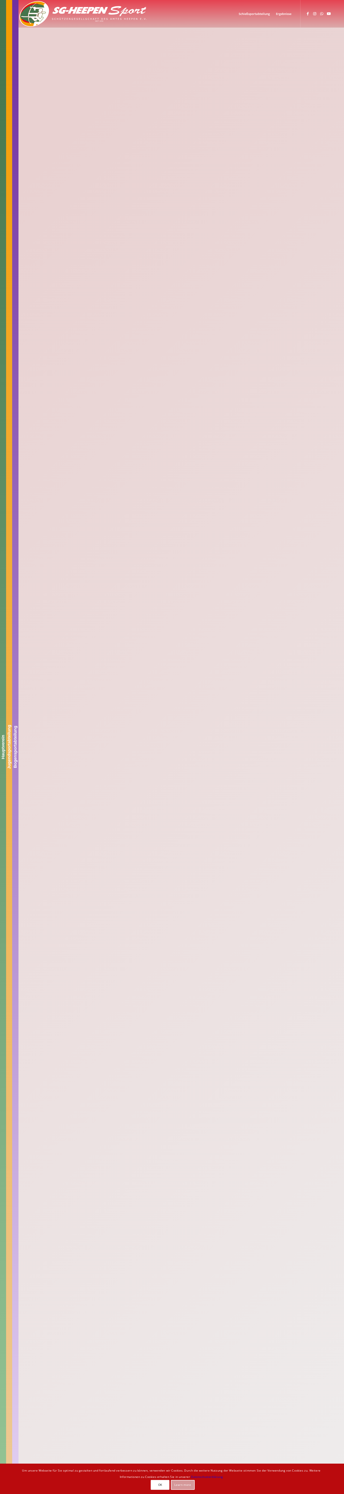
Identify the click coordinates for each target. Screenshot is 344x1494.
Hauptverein (3, 747)
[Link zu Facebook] (307, 13)
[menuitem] (254, 14)
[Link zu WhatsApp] (321, 13)
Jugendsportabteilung (9, 747)
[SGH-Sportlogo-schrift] (83, 14)
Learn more (182, 1485)
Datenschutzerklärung (207, 1477)
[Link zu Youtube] (328, 13)
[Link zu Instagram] (314, 13)
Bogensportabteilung (15, 747)
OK (160, 1485)
